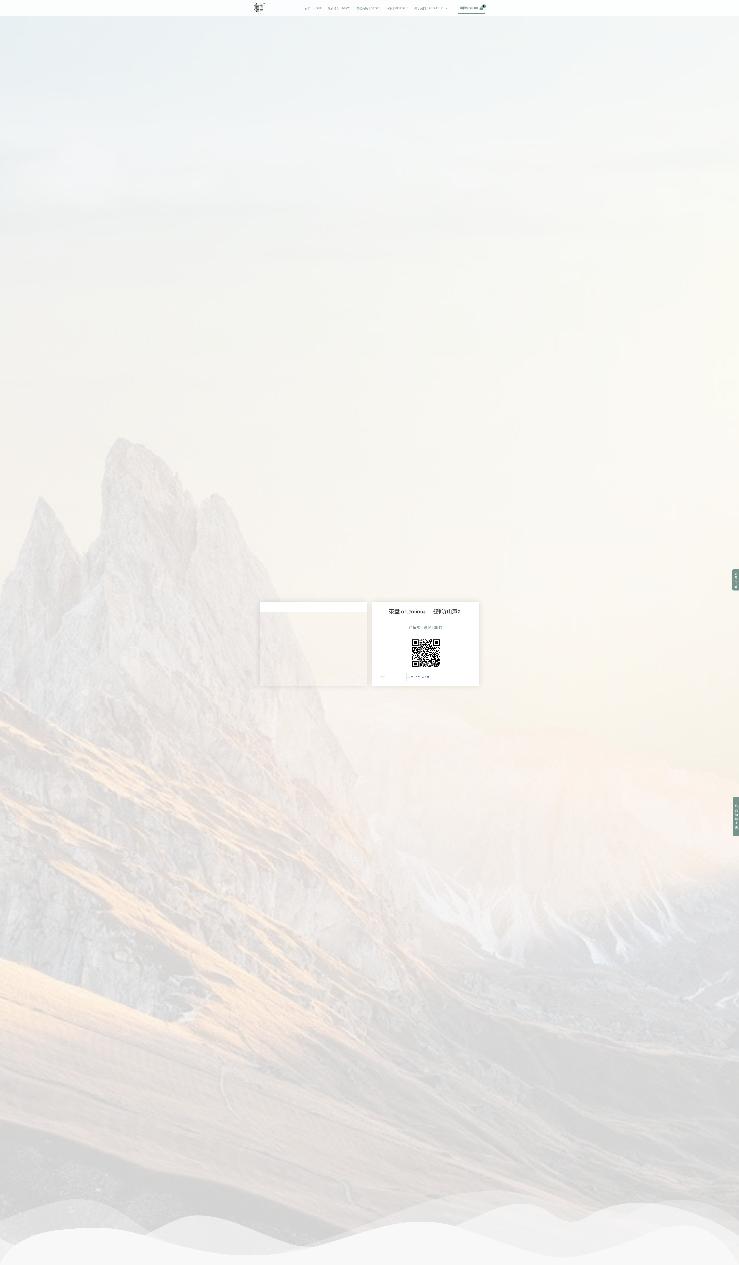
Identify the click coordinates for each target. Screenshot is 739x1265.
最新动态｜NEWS (339, 8)
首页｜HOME (313, 8)
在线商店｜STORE (368, 8)
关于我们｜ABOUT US (429, 8)
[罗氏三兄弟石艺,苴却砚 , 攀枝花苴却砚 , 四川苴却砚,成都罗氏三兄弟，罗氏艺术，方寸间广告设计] (259, 8)
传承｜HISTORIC (397, 8)
